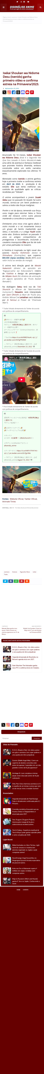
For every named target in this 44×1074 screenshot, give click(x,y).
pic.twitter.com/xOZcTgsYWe (19, 453)
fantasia (14, 572)
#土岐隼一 (15, 438)
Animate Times (9, 501)
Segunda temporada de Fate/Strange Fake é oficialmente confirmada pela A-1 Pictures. (26, 801)
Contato (25, 890)
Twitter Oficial (30, 499)
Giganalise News (25, 572)
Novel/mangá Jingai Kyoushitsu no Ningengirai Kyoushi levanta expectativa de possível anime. (26, 860)
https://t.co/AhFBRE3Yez (21, 337)
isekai (34, 572)
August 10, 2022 (23, 460)
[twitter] (17, 2)
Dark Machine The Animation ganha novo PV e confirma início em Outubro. (25, 667)
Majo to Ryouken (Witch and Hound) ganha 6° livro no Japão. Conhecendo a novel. (26, 881)
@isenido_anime (10, 445)
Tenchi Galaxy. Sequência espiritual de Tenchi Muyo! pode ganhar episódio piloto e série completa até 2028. (26, 832)
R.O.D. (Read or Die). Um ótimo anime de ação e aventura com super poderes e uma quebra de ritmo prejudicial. (26, 649)
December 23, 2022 (24, 346)
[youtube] (28, 2)
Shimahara (7, 255)
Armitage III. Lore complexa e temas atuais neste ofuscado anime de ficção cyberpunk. (25, 775)
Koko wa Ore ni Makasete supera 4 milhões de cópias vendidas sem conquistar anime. (24, 871)
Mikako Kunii (11, 276)
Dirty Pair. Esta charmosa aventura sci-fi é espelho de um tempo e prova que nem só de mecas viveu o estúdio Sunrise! (26, 786)
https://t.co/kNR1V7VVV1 (26, 451)
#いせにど (33, 337)
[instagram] (21, 2)
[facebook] (24, 2)
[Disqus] (21, 540)
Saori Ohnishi (12, 294)
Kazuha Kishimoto (21, 252)
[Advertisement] (22, 48)
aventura (14, 17)
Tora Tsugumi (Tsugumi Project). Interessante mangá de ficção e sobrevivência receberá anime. (23, 822)
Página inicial (7, 17)
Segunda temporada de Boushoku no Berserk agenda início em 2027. (25, 658)
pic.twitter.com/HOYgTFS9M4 (15, 340)
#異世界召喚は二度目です (21, 325)
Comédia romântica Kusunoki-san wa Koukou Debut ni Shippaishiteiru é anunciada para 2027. (25, 811)
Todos (6, 574)
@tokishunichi (25, 438)
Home (18, 890)
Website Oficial (16, 499)
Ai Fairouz (11, 300)
